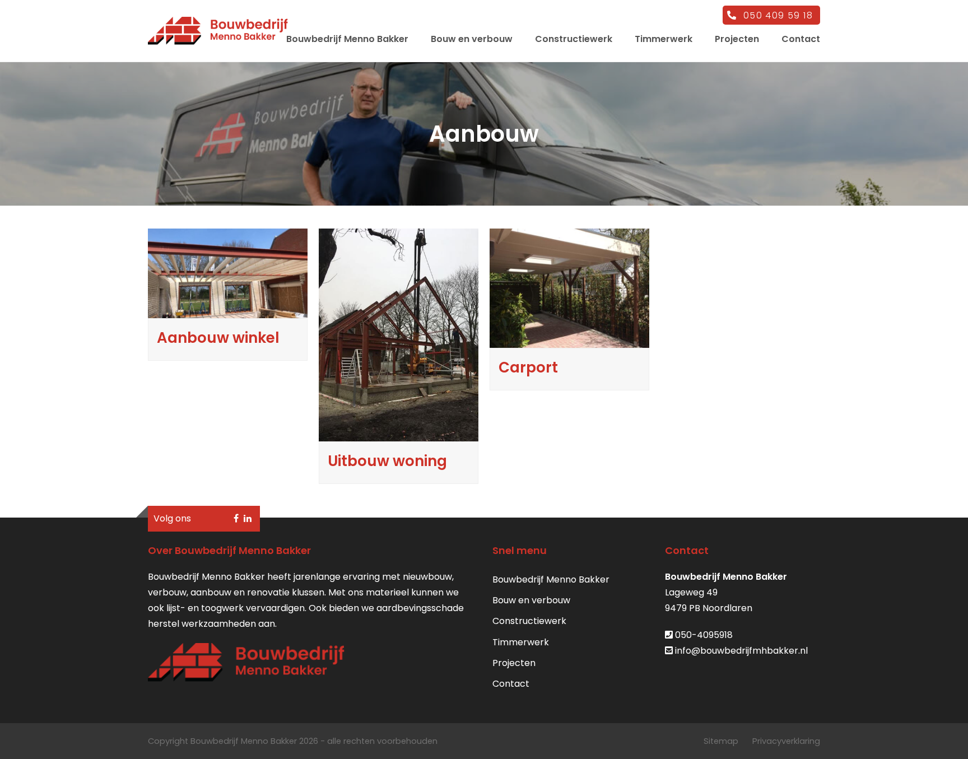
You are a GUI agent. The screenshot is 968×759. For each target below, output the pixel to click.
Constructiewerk (529, 620)
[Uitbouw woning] (398, 433)
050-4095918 (704, 634)
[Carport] (569, 340)
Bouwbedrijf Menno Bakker (550, 579)
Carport (528, 367)
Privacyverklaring (786, 741)
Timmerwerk (520, 642)
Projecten (514, 662)
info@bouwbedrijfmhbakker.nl (741, 650)
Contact (510, 683)
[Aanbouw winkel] (228, 310)
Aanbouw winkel (218, 338)
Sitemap (721, 741)
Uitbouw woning (387, 461)
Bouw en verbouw (531, 600)
